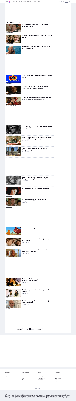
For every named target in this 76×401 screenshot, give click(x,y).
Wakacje (39, 381)
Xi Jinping (56, 379)
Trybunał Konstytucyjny (41, 378)
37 (32, 329)
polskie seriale (10, 145)
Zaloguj (66, 1)
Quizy (24, 1)
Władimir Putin (57, 376)
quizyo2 (7, 134)
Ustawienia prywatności (55, 391)
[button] (62, 1)
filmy (6, 145)
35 (27, 329)
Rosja (22, 377)
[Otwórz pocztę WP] (59, 2)
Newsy (39, 373)
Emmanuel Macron (57, 377)
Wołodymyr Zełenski (57, 380)
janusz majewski (13, 105)
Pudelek (6, 377)
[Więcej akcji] (53, 24)
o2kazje (20, 1)
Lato (38, 380)
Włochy (23, 378)
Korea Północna (24, 373)
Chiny (39, 377)
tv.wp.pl (6, 376)
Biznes (39, 1)
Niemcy (23, 382)
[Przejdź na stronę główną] (7, 2)
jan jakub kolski (8, 257)
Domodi (6, 373)
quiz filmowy (9, 32)
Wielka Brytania (24, 385)
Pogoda (34, 1)
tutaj (25, 398)
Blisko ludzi (14, 1)
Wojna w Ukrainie (40, 379)
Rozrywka (29, 1)
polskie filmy (13, 257)
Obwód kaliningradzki (41, 376)
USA (22, 381)
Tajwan (23, 380)
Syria (22, 379)
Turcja (23, 376)
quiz (6, 32)
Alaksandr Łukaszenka (58, 378)
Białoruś (23, 384)
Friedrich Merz (57, 381)
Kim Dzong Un (57, 373)
